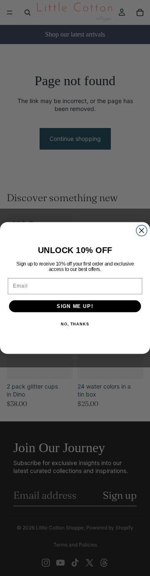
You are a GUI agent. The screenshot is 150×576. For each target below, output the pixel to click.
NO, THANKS (75, 324)
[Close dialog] (141, 230)
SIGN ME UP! (75, 305)
